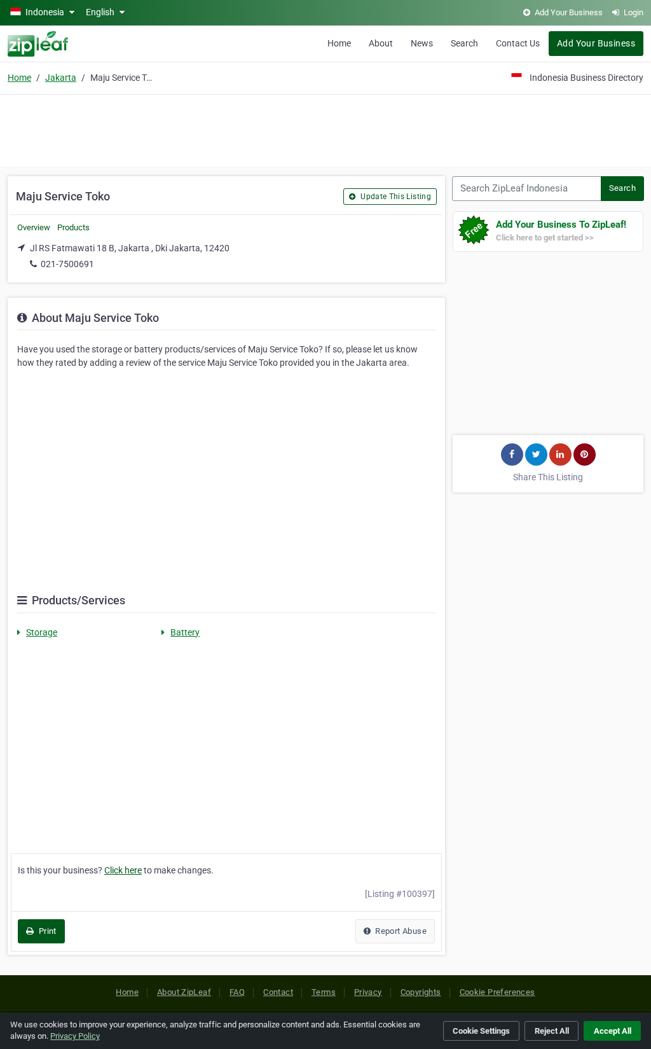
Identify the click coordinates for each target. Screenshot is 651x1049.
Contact (278, 992)
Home (339, 43)
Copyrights (421, 992)
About (381, 43)
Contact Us (518, 43)
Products (73, 227)
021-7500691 (67, 264)
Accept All (612, 1031)
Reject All (552, 1031)
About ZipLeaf (184, 992)
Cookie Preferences (497, 992)
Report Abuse (400, 931)
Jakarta (60, 78)
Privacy (368, 992)
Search (464, 43)
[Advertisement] (325, 128)
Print (46, 931)
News (422, 43)
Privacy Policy (75, 1036)
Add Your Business (596, 43)
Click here (123, 870)
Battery (185, 632)
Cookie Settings (481, 1031)
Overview (33, 227)
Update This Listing (395, 196)
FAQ (237, 992)
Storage (41, 632)
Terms (324, 992)
